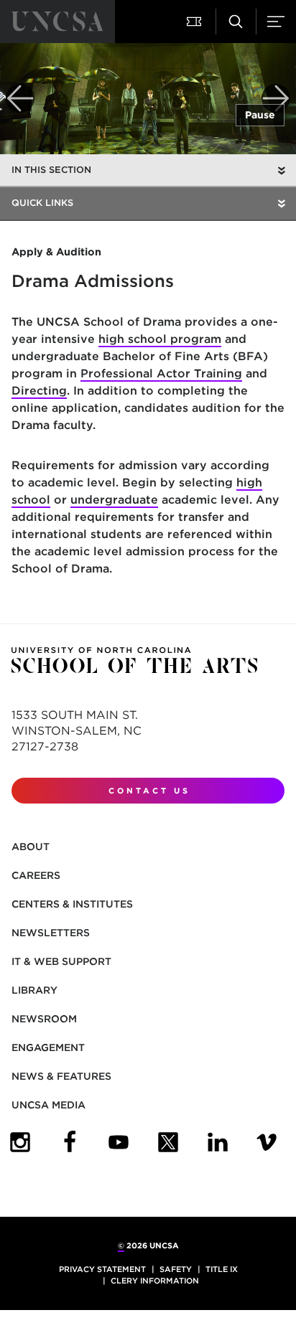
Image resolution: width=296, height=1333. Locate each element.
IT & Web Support (61, 961)
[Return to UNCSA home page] (57, 21)
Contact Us (149, 791)
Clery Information (155, 1281)
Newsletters (50, 932)
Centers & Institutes (72, 904)
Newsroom (44, 1019)
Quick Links (42, 202)
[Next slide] (276, 98)
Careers (35, 875)
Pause (260, 115)
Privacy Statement (102, 1269)
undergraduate (114, 500)
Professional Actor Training (161, 373)
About (30, 846)
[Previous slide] (20, 98)
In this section (51, 169)
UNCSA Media (48, 1105)
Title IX (221, 1269)
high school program (159, 339)
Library (34, 990)
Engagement (48, 1047)
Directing (39, 390)
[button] (195, 21)
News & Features (61, 1076)
